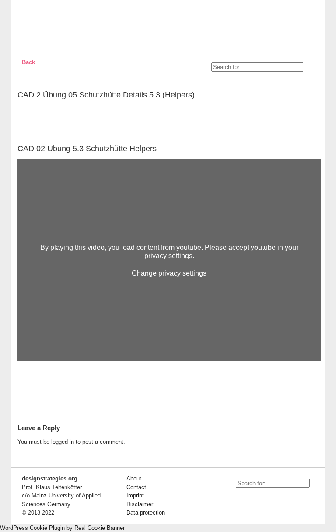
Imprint (135, 495)
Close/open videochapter (314, 148)
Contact (136, 487)
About (133, 478)
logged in (62, 442)
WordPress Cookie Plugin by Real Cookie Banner (62, 528)
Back (28, 62)
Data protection (145, 512)
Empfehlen (307, 96)
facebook (257, 498)
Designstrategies (68, 26)
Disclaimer (139, 504)
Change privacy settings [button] (169, 273)
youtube (238, 498)
